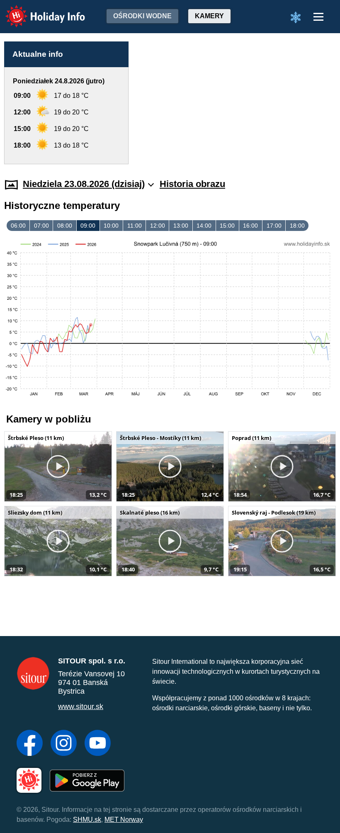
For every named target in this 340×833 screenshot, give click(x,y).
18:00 (297, 225)
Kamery (209, 15)
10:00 (111, 225)
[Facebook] (30, 744)
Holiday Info (37, 10)
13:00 (180, 225)
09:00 (87, 225)
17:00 (274, 225)
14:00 (204, 225)
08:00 (64, 225)
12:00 (157, 225)
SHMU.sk (87, 819)
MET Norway (123, 819)
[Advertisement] (236, 102)
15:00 (227, 225)
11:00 (134, 225)
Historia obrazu (192, 184)
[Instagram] (64, 744)
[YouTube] (98, 744)
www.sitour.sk (80, 706)
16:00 (250, 225)
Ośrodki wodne (142, 15)
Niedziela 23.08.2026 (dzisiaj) (84, 184)
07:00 (41, 225)
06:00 (18, 225)
